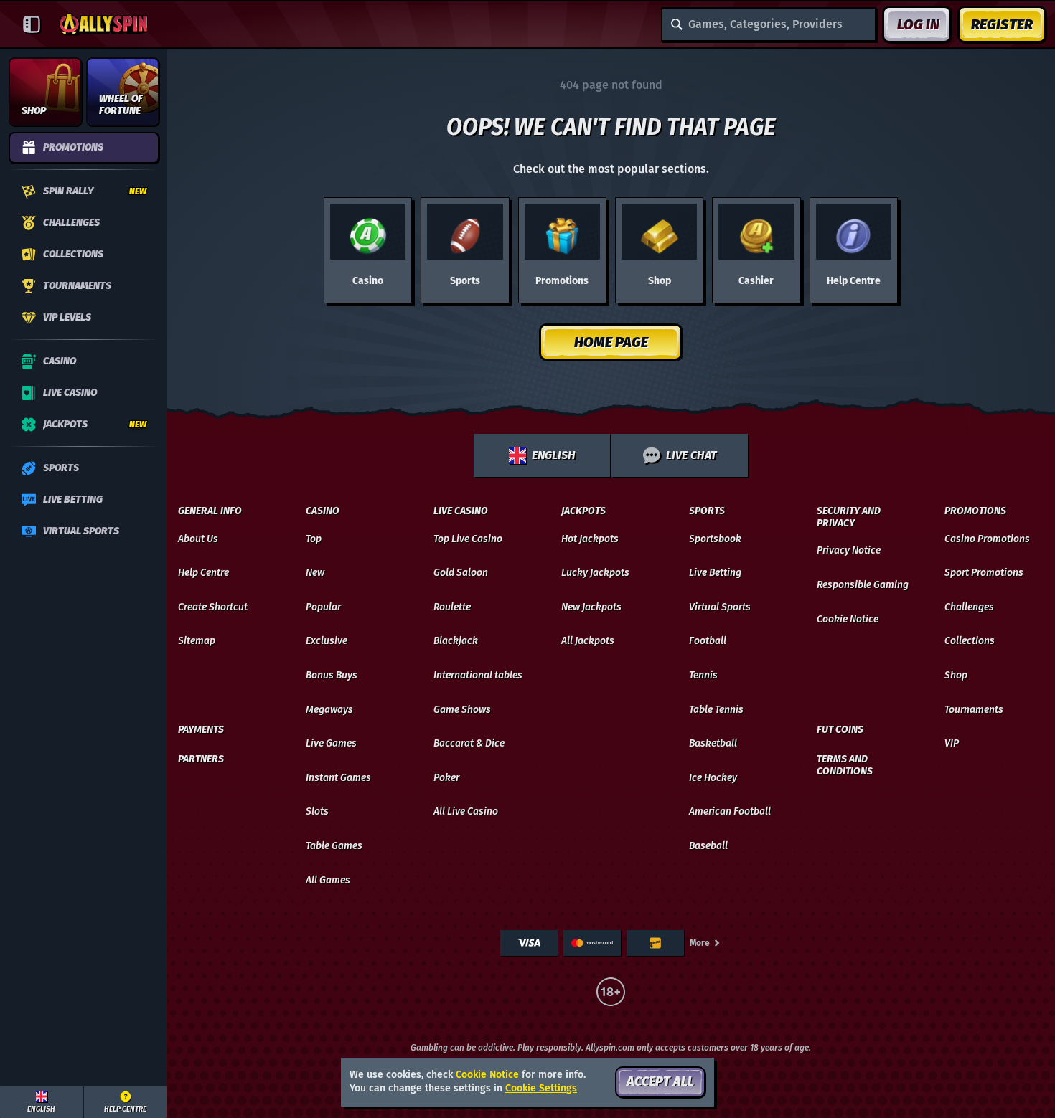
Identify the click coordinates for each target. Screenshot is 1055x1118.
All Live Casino (465, 811)
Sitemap (196, 641)
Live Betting (715, 573)
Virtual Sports (720, 607)
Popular (323, 607)
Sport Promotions (983, 573)
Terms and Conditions (845, 765)
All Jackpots (587, 641)
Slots (317, 811)
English (554, 455)
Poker (446, 778)
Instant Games (338, 778)
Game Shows (462, 710)
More (700, 943)
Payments (201, 730)
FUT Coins (840, 730)
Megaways (329, 710)
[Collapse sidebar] (32, 24)
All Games (328, 880)
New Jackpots (591, 607)
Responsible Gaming (863, 585)
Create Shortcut (213, 607)
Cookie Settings (541, 1088)
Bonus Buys (331, 675)
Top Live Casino (467, 539)
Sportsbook (715, 539)
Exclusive (326, 641)
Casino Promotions (987, 539)
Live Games (331, 743)
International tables (477, 675)
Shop (955, 675)
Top (314, 539)
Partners (201, 759)
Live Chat (691, 455)
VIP (951, 743)
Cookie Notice (847, 619)
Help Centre (203, 573)
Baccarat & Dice (469, 743)
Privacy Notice (849, 550)
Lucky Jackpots (595, 573)
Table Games (334, 846)
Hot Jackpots (590, 539)
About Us (198, 539)
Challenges (969, 607)
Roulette (452, 607)
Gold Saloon (460, 573)
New (315, 573)
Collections (969, 641)
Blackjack (455, 641)
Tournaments (973, 710)
